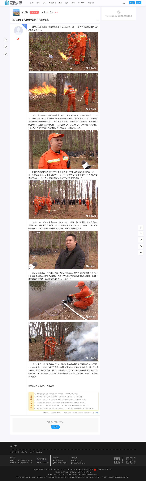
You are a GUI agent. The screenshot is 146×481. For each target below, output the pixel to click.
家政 (60, 3)
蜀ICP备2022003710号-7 (104, 469)
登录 (131, 3)
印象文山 (52, 3)
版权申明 (81, 472)
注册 (138, 3)
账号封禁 (88, 472)
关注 (35, 12)
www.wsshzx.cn (58, 469)
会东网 (32, 452)
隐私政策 (73, 472)
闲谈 (73, 3)
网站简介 (58, 472)
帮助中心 (42, 459)
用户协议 (65, 472)
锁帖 (70, 412)
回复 (97, 413)
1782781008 (59, 460)
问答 (66, 3)
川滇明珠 (24, 452)
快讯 (44, 3)
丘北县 (25, 12)
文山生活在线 (16, 3)
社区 (38, 3)
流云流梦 (39, 452)
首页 (31, 3)
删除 (65, 412)
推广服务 (81, 3)
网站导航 (91, 3)
